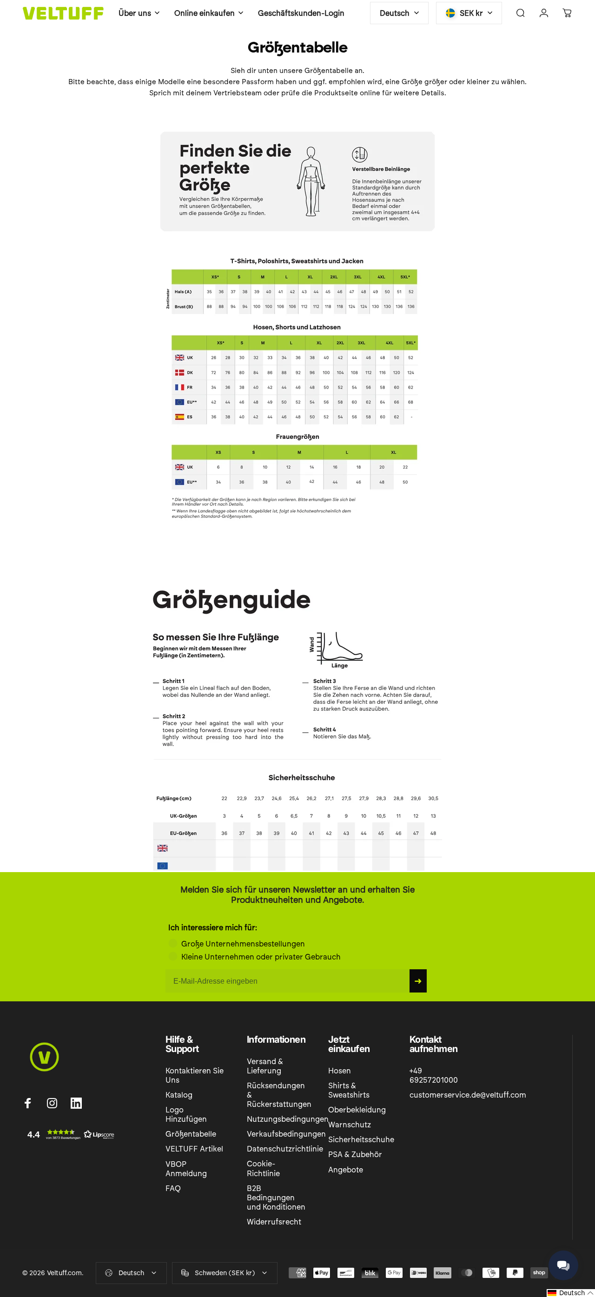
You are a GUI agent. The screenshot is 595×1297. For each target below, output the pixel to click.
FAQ (173, 1188)
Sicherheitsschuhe (361, 1139)
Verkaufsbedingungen (286, 1134)
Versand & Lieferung (265, 1066)
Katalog (178, 1095)
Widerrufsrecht (274, 1222)
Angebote (345, 1169)
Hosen (339, 1070)
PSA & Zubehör (355, 1154)
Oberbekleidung (357, 1109)
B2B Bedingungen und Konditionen (276, 1197)
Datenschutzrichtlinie (285, 1149)
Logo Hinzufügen (186, 1114)
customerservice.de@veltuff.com (468, 1095)
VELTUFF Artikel (194, 1149)
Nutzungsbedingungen (288, 1119)
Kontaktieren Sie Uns (194, 1075)
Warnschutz (349, 1124)
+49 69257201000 (434, 1075)
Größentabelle (190, 1134)
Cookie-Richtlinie (263, 1168)
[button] (68, 1134)
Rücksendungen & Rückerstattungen (279, 1095)
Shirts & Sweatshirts (349, 1090)
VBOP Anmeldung (186, 1169)
